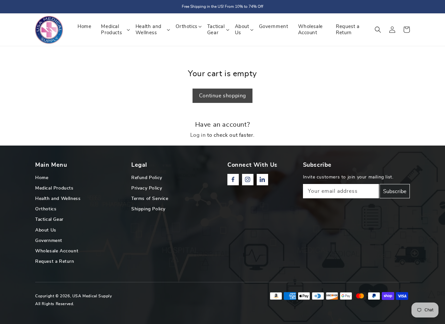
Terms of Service (149, 198)
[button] (378, 29)
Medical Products (54, 188)
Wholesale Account (56, 251)
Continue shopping (222, 95)
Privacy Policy (146, 188)
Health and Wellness (57, 198)
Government (48, 240)
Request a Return (54, 261)
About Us (45, 230)
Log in (198, 135)
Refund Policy (146, 178)
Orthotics (45, 209)
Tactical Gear (49, 219)
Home (41, 178)
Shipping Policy (148, 209)
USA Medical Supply (92, 296)
